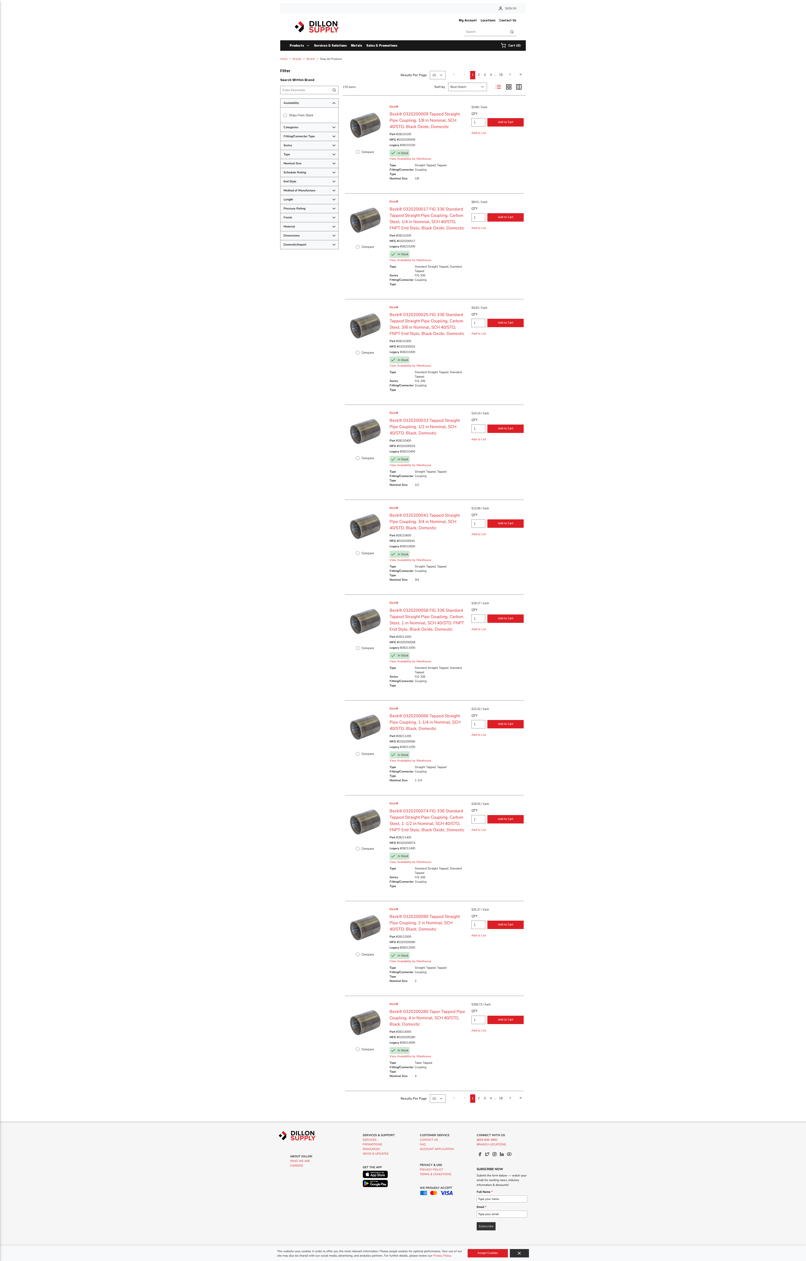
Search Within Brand (297, 79)
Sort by (439, 87)
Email (481, 1207)
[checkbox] (285, 115)
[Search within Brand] (334, 90)
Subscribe (486, 1226)
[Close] (519, 1253)
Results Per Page (414, 75)
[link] (454, 74)
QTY (474, 114)
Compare (367, 152)
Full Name (485, 1192)
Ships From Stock (301, 115)
